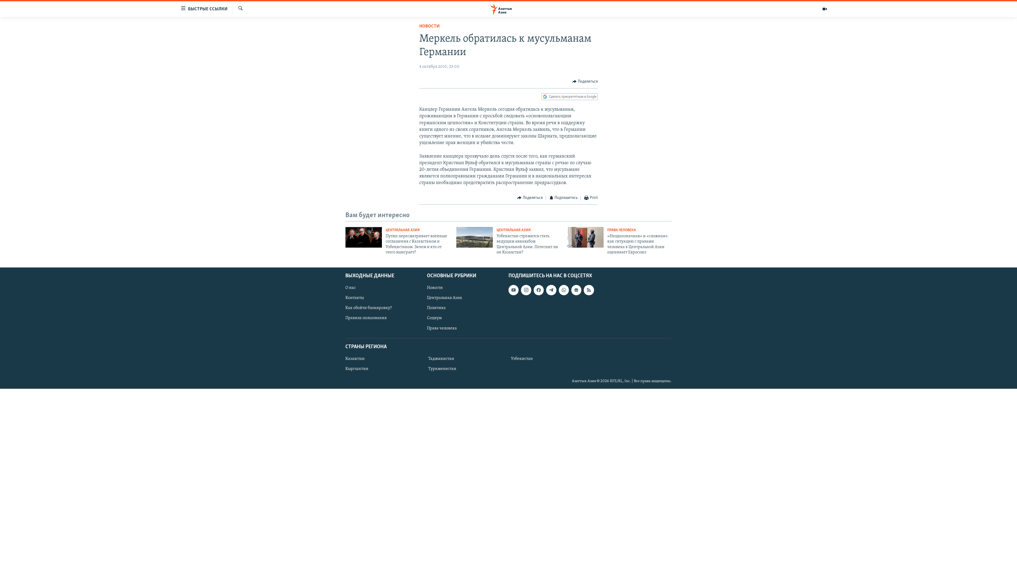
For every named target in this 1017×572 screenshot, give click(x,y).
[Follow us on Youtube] (513, 290)
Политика (436, 308)
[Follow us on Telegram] (551, 290)
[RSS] (589, 290)
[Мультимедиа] (825, 9)
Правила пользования (366, 318)
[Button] (585, 81)
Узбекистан (522, 359)
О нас (350, 288)
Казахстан (355, 359)
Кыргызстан (356, 369)
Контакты (354, 298)
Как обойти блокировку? (368, 308)
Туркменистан (442, 369)
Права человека (621, 230)
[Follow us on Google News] (576, 290)
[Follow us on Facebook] (539, 290)
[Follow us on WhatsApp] (564, 290)
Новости (429, 26)
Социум (434, 318)
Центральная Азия (403, 230)
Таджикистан (441, 359)
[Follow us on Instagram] (526, 290)
